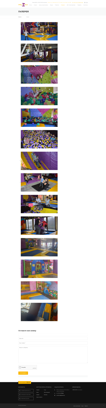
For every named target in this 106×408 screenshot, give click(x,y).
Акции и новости (39, 397)
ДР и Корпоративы (71, 5)
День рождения (47, 392)
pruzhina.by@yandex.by (61, 395)
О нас (30, 5)
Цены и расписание (43, 5)
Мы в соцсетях (23, 382)
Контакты (85, 5)
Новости (57, 5)
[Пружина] (23, 4)
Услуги (35, 5)
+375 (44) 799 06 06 (78, 2)
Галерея (63, 5)
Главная (37, 389)
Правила (79, 5)
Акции (51, 5)
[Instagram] (85, 2)
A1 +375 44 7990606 (60, 393)
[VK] (87, 2)
